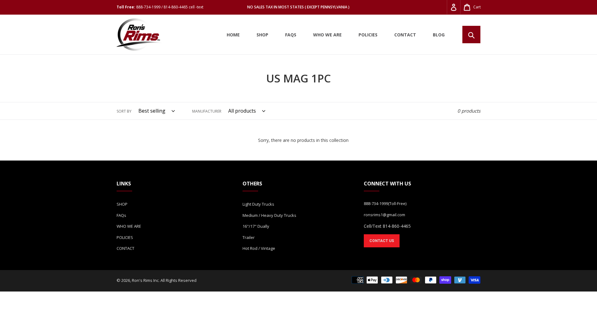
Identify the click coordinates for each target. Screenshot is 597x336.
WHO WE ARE (129, 226)
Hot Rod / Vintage (259, 248)
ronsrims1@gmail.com (384, 214)
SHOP (122, 204)
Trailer (249, 237)
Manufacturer (206, 111)
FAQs (121, 215)
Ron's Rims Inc (145, 280)
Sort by (124, 111)
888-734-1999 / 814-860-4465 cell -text (169, 7)
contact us (381, 241)
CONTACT (125, 248)
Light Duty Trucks (258, 204)
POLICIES (125, 237)
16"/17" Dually (256, 226)
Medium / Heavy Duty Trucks (269, 215)
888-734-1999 (376, 203)
